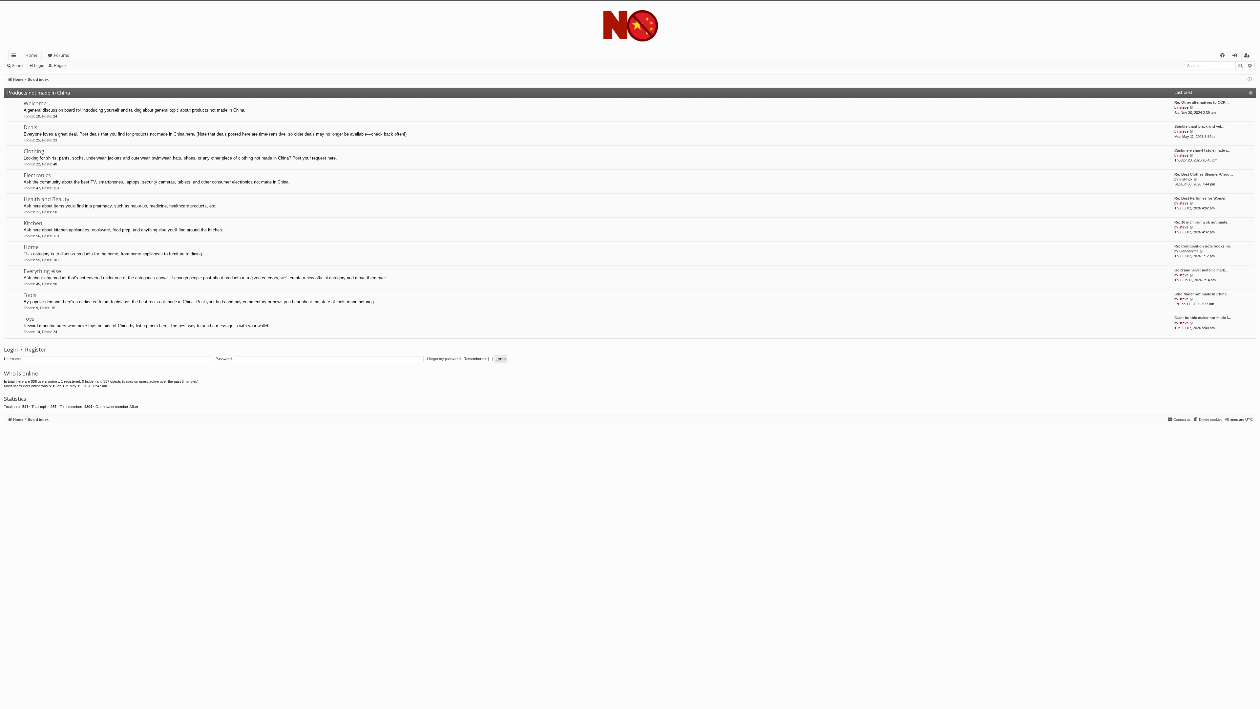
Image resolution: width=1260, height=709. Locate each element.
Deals (30, 127)
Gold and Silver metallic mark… (1201, 270)
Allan (133, 407)
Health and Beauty (46, 199)
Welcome (35, 103)
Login (39, 65)
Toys (29, 318)
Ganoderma (1188, 251)
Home (31, 55)
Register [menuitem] (1248, 56)
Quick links (15, 56)
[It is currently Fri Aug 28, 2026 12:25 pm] (1250, 79)
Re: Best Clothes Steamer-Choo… (1203, 174)
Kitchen (33, 223)
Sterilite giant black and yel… (1199, 126)
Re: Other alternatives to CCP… (1201, 102)
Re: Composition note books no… (1204, 246)
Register (61, 65)
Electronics (37, 175)
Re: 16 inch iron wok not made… (1202, 222)
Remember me (476, 359)
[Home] (630, 25)
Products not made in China (38, 92)
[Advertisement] (201, 470)
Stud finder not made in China (1200, 294)
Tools (30, 295)
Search (18, 65)
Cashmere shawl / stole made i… (1202, 150)
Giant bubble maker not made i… (1202, 318)
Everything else (42, 271)
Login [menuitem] (1236, 56)
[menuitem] (1222, 55)
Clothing (34, 151)
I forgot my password (444, 359)
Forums (61, 55)
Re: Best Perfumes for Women (1200, 198)
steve (1183, 107)
